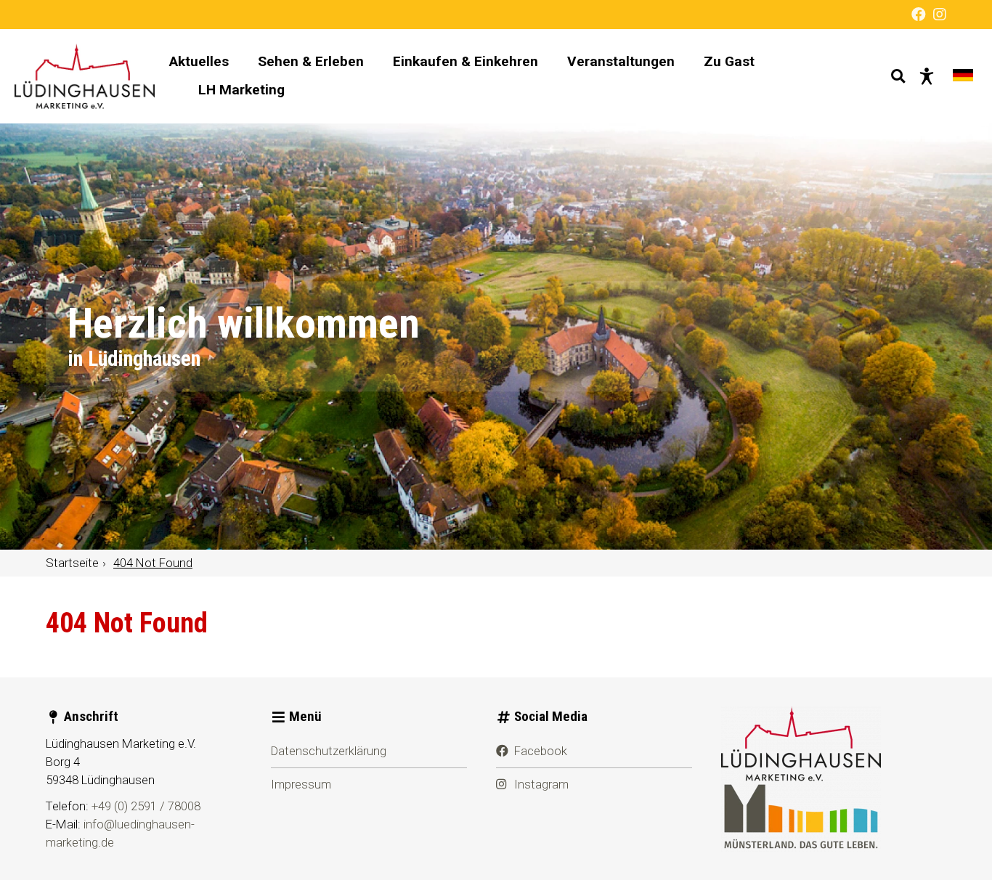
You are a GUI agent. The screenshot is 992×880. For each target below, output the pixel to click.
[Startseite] (85, 76)
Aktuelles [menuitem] (199, 61)
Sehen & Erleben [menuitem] (311, 61)
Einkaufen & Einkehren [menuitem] (465, 61)
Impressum (301, 784)
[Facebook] (918, 14)
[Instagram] (939, 14)
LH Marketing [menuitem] (241, 89)
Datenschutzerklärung (328, 750)
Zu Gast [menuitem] (729, 61)
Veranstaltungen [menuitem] (621, 61)
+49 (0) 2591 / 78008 (146, 806)
